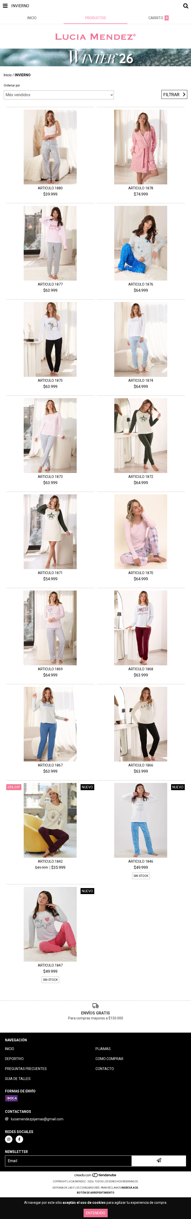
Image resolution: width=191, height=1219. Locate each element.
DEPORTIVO (14, 1059)
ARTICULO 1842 (50, 861)
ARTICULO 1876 (140, 284)
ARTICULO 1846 (140, 861)
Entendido (95, 1213)
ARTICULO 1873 (50, 477)
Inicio (8, 75)
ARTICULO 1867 (50, 765)
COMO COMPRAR (109, 1059)
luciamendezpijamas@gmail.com (37, 1119)
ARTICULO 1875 (50, 380)
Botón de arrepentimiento (95, 1192)
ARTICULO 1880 (50, 188)
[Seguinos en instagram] (8, 1139)
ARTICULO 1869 (50, 669)
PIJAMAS (103, 1049)
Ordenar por (12, 85)
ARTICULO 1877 (50, 284)
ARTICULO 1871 (50, 573)
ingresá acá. (130, 1187)
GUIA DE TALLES (18, 1079)
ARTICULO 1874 (140, 380)
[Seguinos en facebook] (19, 1139)
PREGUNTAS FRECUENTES (26, 1069)
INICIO (9, 1049)
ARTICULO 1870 (140, 573)
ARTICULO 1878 (140, 188)
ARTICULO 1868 (140, 669)
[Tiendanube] (95, 1176)
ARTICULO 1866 (140, 765)
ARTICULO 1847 (50, 965)
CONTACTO (105, 1069)
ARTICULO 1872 (140, 477)
